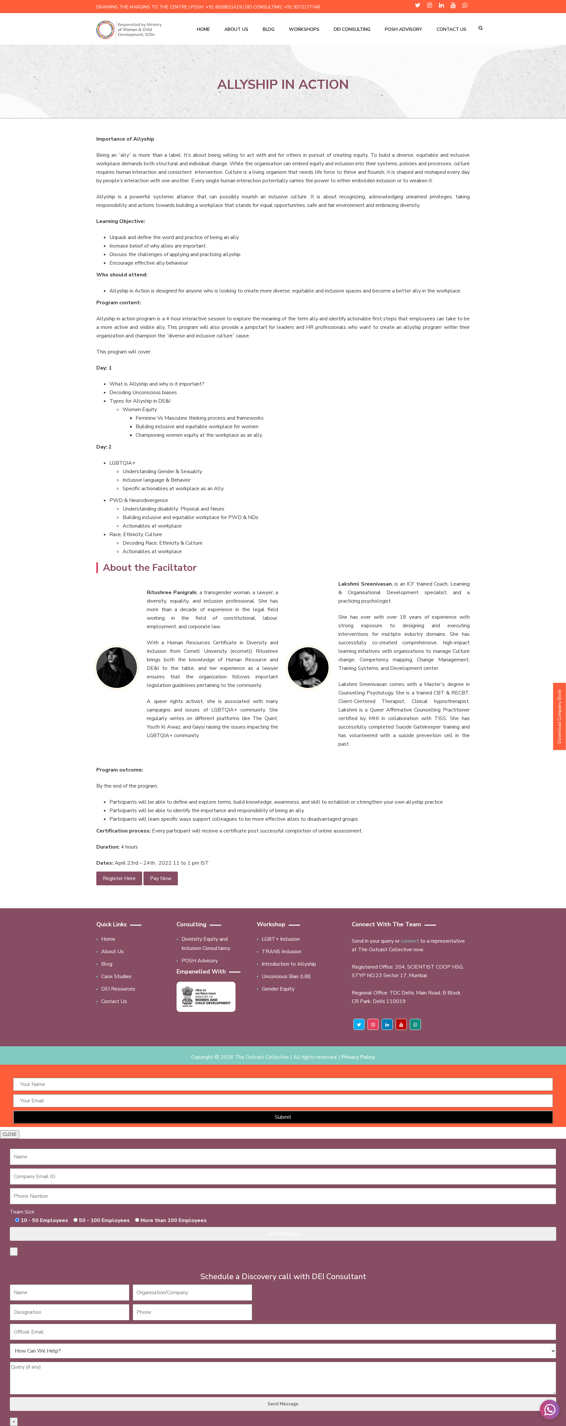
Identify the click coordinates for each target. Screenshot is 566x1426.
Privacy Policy (358, 1057)
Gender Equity (278, 989)
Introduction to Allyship (289, 964)
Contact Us (451, 29)
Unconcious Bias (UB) (286, 976)
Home (203, 29)
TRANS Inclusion (281, 951)
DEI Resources (118, 989)
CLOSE (10, 1134)
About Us (236, 29)
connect (410, 941)
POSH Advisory (403, 29)
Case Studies (116, 976)
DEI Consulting (352, 29)
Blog (268, 29)
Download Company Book (560, 716)
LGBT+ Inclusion (281, 939)
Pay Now (160, 878)
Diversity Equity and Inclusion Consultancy (205, 943)
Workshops (304, 29)
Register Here (119, 878)
